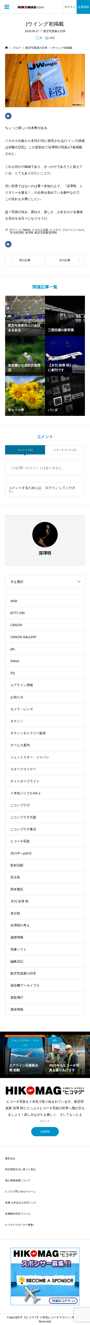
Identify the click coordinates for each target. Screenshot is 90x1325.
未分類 (15, 913)
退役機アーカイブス (24, 985)
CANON (16, 625)
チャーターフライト (24, 781)
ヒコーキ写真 (20, 841)
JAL (12, 649)
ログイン (69, 7)
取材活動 (16, 865)
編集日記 (16, 961)
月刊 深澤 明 (19, 901)
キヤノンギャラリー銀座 (28, 733)
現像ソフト (18, 949)
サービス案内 (20, 745)
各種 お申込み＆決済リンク (20, 1202)
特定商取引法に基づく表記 (20, 1169)
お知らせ (16, 697)
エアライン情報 (21, 685)
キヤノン (16, 721)
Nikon (26, 230)
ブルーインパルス (73, 230)
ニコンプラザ (20, 805)
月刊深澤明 (17, 233)
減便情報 (16, 937)
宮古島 (15, 877)
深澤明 (29, 233)
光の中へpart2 (21, 853)
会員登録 (83, 7)
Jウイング (15, 230)
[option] (25, 1055)
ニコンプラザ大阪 (23, 817)
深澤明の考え (20, 925)
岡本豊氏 (16, 889)
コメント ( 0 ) (25, 449)
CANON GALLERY (23, 637)
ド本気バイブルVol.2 (25, 793)
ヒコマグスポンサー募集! (19, 1224)
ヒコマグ (55, 230)
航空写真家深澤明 (46, 233)
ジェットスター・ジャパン (29, 757)
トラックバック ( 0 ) (65, 449)
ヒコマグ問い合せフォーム (20, 1191)
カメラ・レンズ (21, 709)
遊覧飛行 (16, 997)
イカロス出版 (40, 230)
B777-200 (17, 613)
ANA (13, 601)
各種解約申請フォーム (17, 1213)
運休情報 (16, 1009)
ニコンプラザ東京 (23, 829)
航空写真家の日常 (54, 31)
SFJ (12, 673)
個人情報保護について (17, 1180)
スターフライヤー (23, 769)
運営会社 (10, 1158)
